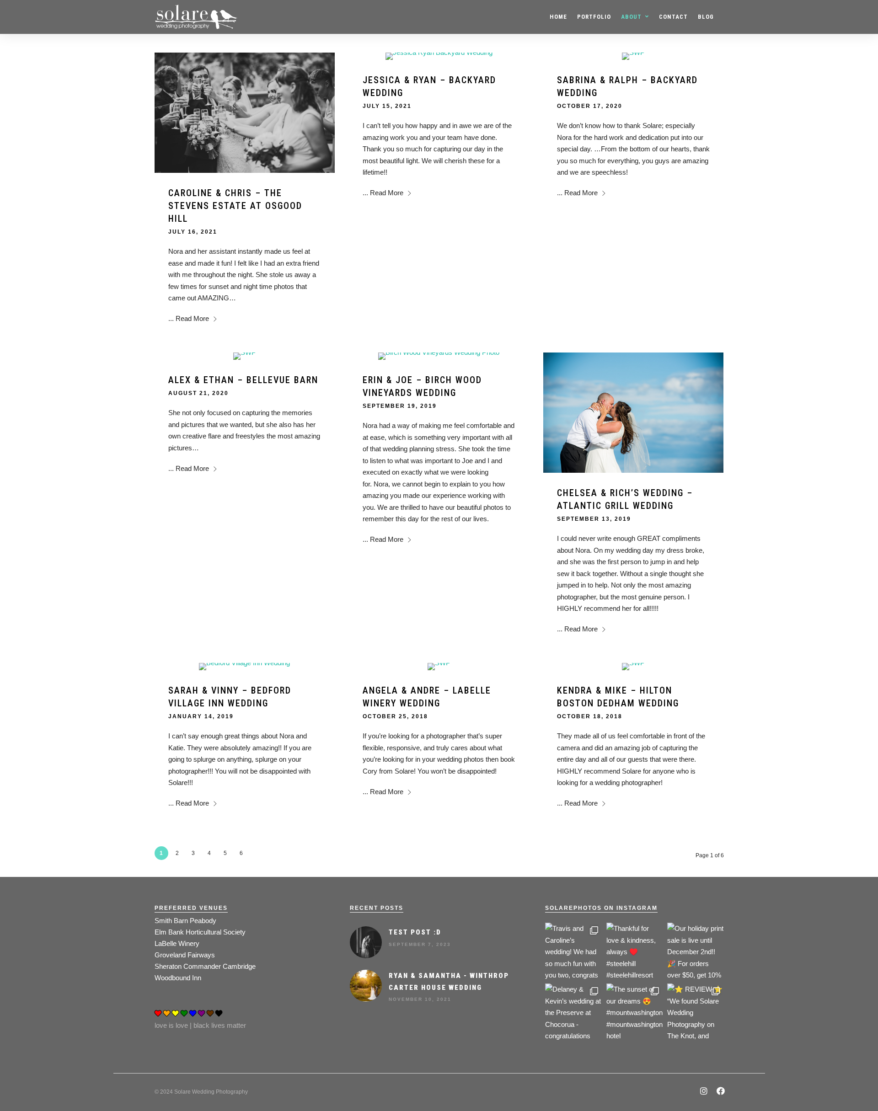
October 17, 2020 (589, 106)
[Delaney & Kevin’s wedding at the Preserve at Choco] (573, 1011)
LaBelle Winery (177, 943)
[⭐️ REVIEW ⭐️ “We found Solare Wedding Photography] (695, 1011)
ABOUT (631, 16)
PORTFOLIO (594, 16)
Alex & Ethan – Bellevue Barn (243, 379)
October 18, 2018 (589, 716)
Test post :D (415, 932)
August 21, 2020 (198, 393)
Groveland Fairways (185, 955)
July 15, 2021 (387, 106)
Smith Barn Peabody (185, 920)
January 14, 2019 (201, 716)
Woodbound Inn (178, 978)
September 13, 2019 (594, 519)
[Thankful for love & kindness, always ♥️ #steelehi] (634, 951)
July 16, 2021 (192, 232)
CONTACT (673, 16)
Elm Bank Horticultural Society (200, 932)
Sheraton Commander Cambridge (205, 966)
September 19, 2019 (400, 406)
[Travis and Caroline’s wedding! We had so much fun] (573, 951)
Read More (192, 318)
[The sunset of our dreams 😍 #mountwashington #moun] (634, 1011)
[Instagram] (703, 1092)
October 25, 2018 (395, 716)
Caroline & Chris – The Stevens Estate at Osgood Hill (235, 205)
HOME (558, 16)
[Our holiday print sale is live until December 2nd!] (695, 951)
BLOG (706, 16)
